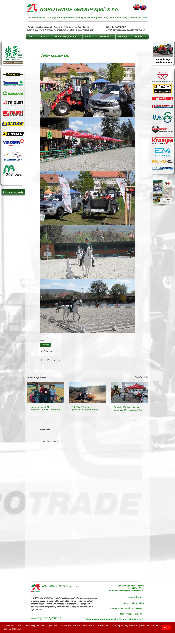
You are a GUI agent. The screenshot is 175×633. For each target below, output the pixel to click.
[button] (13, 192)
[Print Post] (66, 360)
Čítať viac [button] (16, 629)
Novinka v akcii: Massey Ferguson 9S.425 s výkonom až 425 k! (45, 408)
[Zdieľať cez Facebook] (41, 360)
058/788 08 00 (138, 588)
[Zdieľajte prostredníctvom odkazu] (60, 360)
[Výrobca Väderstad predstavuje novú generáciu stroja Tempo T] (87, 392)
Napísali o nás (46, 351)
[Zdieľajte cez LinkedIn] (54, 360)
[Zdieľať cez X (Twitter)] (47, 360)
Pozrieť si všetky (141, 377)
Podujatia (45, 345)
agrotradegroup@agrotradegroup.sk (128, 30)
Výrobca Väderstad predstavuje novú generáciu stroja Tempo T (86, 408)
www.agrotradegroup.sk (46, 618)
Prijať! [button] (167, 627)
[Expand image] (87, 90)
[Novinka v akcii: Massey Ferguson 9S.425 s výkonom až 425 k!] (45, 392)
